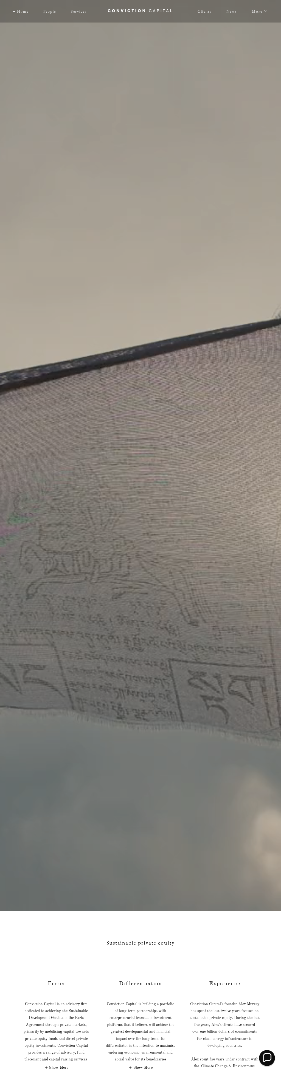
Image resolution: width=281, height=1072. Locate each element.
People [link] (49, 11)
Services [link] (79, 11)
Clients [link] (205, 11)
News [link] (231, 11)
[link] (140, 11)
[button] (258, 11)
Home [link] (23, 11)
